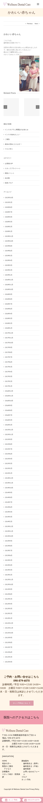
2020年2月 (8, 227)
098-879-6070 (21, 680)
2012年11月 (9, 580)
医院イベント (9, 173)
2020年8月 (8, 207)
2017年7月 (8, 357)
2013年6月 (8, 555)
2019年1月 (8, 275)
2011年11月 (9, 628)
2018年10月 (9, 289)
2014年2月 (8, 521)
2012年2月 (8, 613)
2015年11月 (9, 434)
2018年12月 (9, 280)
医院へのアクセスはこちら (21, 717)
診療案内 (5, 771)
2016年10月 (9, 401)
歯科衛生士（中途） (31, 766)
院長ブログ (9, 183)
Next (36, 24)
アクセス (7, 769)
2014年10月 (9, 488)
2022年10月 (9, 198)
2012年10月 (9, 584)
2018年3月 (8, 318)
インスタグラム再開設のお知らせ (16, 130)
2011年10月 (9, 633)
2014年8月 (8, 497)
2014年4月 (8, 512)
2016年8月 (8, 410)
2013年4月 (8, 565)
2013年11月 (9, 531)
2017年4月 (8, 372)
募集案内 (25, 761)
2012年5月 (8, 599)
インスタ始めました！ (13, 134)
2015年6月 (8, 454)
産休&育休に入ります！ (13, 144)
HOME (4, 761)
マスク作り (9, 149)
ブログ (24, 777)
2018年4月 (8, 314)
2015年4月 (8, 459)
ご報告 (7, 139)
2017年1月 (8, 386)
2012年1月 (8, 618)
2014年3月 (8, 517)
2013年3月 (8, 570)
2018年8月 (8, 299)
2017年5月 (8, 367)
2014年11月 (9, 483)
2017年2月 (8, 381)
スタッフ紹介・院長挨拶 (11, 775)
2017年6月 (8, 362)
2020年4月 (8, 217)
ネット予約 (26, 779)
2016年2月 (8, 425)
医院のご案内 (7, 766)
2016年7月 (8, 415)
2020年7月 (8, 212)
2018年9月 (8, 294)
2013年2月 (8, 575)
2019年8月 (8, 246)
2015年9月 (8, 439)
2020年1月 (8, 231)
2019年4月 (8, 260)
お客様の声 (9, 164)
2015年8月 (8, 444)
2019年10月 (9, 241)
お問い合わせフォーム (31, 772)
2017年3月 (8, 376)
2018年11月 (9, 285)
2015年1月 (8, 473)
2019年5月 (8, 256)
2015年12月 (9, 430)
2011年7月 (8, 647)
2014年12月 (9, 478)
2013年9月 (8, 541)
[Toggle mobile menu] (38, 4)
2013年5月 (8, 560)
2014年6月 (8, 507)
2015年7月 (8, 449)
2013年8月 (8, 546)
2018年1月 (8, 328)
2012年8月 (8, 594)
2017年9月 (8, 347)
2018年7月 (8, 304)
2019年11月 (9, 236)
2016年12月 (9, 391)
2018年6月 (8, 309)
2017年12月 (9, 333)
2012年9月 (8, 589)
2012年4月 (8, 604)
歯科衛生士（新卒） (31, 763)
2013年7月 (8, 551)
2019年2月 (8, 270)
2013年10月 (9, 536)
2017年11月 (9, 338)
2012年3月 (8, 609)
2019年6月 (8, 251)
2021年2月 (8, 202)
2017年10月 (9, 343)
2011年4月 (8, 662)
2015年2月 (8, 468)
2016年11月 (9, 396)
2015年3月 (8, 463)
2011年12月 (9, 623)
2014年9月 (8, 492)
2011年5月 (8, 657)
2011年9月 (8, 638)
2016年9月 (8, 405)
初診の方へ (6, 763)
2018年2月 (8, 323)
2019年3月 (8, 265)
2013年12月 (9, 526)
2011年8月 (8, 642)
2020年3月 (8, 222)
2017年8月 (8, 352)
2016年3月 (8, 420)
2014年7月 (8, 502)
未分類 (7, 178)
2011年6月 (8, 652)
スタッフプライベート (13, 168)
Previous (29, 24)
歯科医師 (26, 769)
